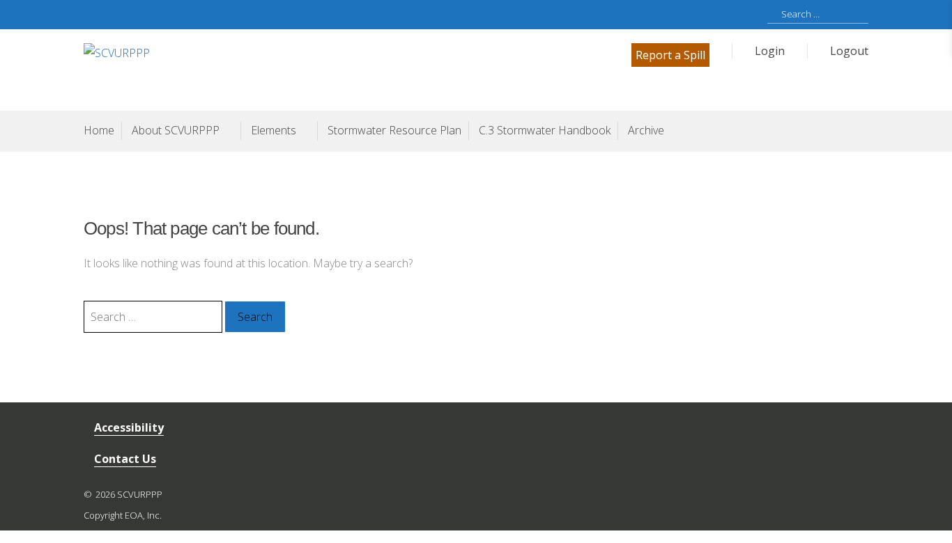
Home (99, 130)
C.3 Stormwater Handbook (545, 130)
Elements (273, 130)
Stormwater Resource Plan (394, 130)
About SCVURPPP (176, 130)
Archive (646, 130)
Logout (849, 50)
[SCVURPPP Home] (280, 69)
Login (770, 50)
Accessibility (129, 427)
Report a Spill (670, 55)
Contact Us (125, 458)
